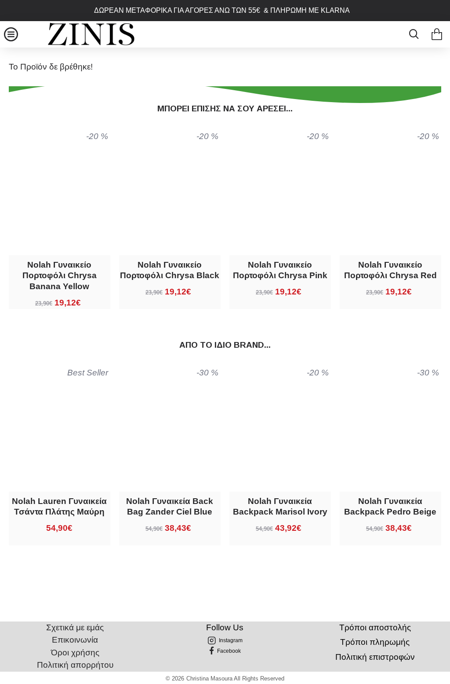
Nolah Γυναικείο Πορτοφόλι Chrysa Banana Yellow (59, 275)
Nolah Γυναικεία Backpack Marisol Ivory (280, 506)
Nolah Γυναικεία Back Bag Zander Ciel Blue (169, 506)
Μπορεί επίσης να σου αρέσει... (225, 108)
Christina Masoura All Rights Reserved (235, 678)
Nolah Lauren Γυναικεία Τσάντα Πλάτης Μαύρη (59, 506)
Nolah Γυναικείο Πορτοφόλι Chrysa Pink (280, 270)
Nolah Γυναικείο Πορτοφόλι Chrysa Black (169, 270)
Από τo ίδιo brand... (225, 344)
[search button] (411, 34)
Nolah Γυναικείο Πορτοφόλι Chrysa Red (390, 270)
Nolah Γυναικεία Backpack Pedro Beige (390, 506)
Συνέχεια (225, 95)
